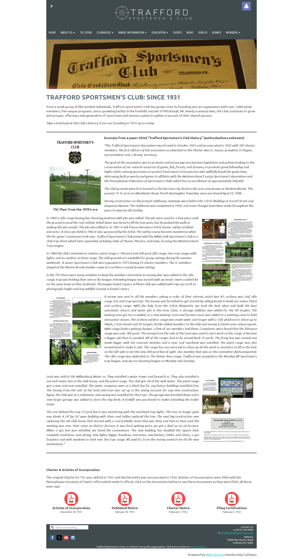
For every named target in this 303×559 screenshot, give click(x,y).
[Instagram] (72, 537)
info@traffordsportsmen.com (237, 532)
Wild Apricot (215, 554)
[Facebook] (52, 537)
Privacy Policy (198, 546)
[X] (59, 537)
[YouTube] (66, 537)
